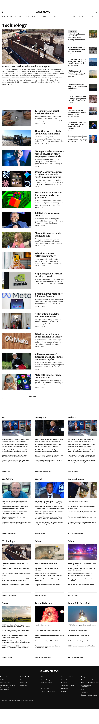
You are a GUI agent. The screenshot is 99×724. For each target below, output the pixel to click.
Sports (81, 17)
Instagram (23, 685)
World (27, 17)
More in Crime (73, 595)
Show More (32, 396)
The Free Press (91, 17)
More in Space (7, 657)
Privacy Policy (45, 680)
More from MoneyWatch (43, 471)
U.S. (3, 17)
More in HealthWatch (9, 533)
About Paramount (87, 680)
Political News (5, 680)
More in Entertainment (75, 533)
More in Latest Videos (75, 657)
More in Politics (73, 471)
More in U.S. (6, 471)
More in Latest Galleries (43, 657)
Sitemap (63, 691)
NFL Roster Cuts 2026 (7, 685)
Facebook (23, 683)
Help (82, 689)
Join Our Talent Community (86, 685)
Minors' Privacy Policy (48, 691)
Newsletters (65, 680)
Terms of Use (45, 688)
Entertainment (65, 17)
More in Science (40, 595)
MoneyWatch (54, 17)
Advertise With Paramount (90, 683)
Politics (34, 17)
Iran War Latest (5, 683)
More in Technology (9, 595)
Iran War (10, 17)
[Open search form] (96, 12)
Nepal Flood (19, 17)
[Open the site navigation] (15, 12)
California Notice (46, 683)
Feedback (84, 692)
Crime (75, 17)
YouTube (23, 680)
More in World (40, 533)
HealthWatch (43, 17)
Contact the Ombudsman (89, 695)
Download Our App (67, 685)
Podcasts (64, 683)
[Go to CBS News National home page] (43, 12)
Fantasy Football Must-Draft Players (7, 688)
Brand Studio (65, 688)
